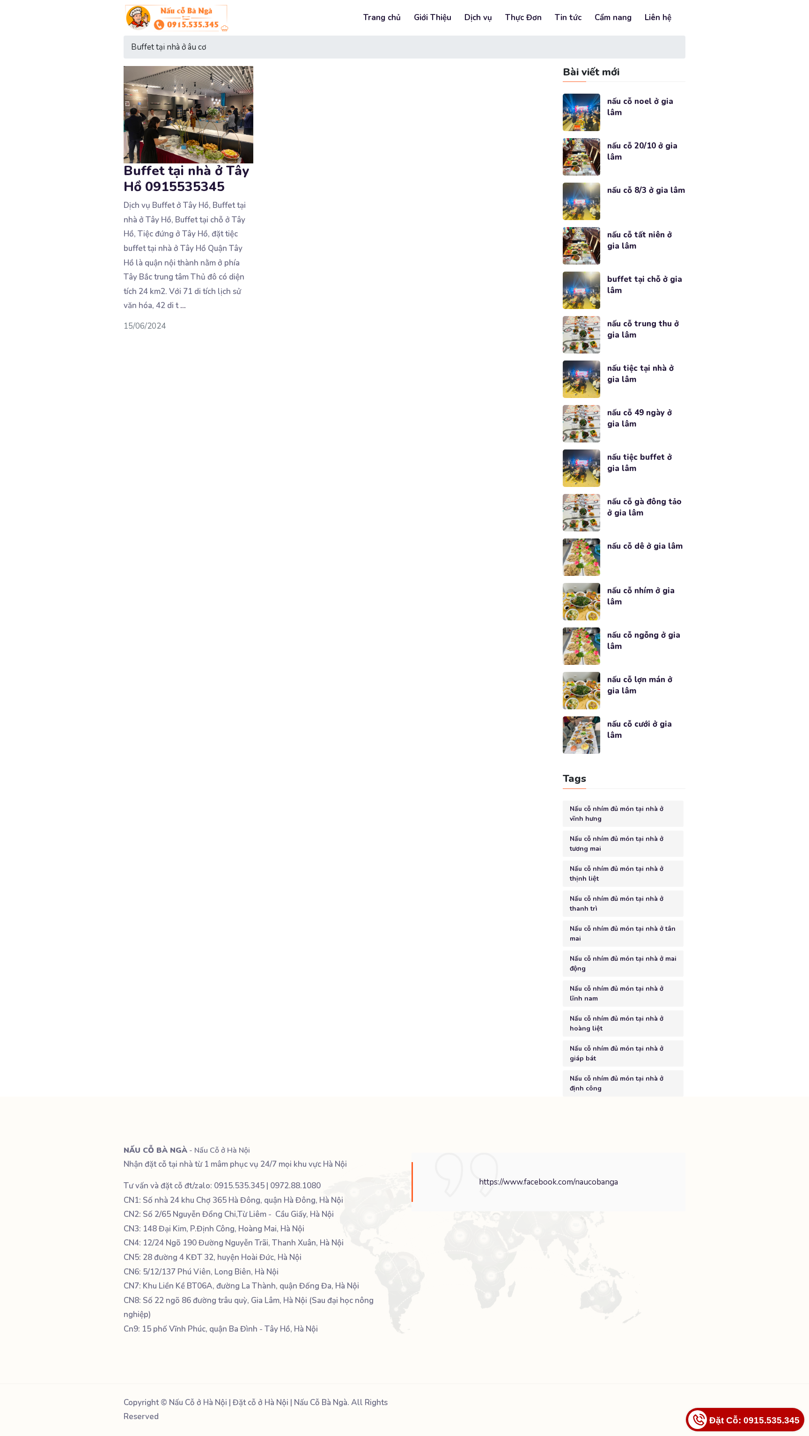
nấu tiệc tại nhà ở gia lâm (640, 374)
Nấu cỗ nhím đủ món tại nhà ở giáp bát (616, 1053)
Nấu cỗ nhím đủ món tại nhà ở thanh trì (616, 903)
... (183, 305)
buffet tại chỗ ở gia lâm (644, 285)
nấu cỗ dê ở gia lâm (645, 546)
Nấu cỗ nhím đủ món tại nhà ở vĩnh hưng (616, 813)
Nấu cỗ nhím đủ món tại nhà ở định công (616, 1083)
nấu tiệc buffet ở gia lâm (639, 463)
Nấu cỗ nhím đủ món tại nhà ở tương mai (616, 843)
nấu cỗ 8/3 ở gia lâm (646, 190)
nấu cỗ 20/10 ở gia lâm (642, 151)
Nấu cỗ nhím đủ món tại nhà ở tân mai (623, 933)
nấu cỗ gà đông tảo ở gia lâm (644, 507)
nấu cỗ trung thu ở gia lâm (643, 329)
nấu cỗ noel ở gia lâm (640, 107)
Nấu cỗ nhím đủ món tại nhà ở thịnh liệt (616, 873)
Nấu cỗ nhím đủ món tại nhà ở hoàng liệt (616, 1023)
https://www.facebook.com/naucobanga (548, 1182)
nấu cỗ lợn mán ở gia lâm (639, 685)
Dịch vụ (478, 17)
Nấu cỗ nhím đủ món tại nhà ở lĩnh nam (616, 993)
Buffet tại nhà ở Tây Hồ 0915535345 (186, 179)
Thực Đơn (523, 17)
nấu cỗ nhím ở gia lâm (641, 596)
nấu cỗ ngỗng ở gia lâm (643, 641)
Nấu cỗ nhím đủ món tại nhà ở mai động (623, 963)
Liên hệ (658, 17)
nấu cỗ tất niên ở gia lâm (639, 240)
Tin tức (568, 17)
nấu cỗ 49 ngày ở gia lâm (639, 418)
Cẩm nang (613, 17)
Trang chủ (382, 17)
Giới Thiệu (432, 17)
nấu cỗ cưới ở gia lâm (639, 730)
